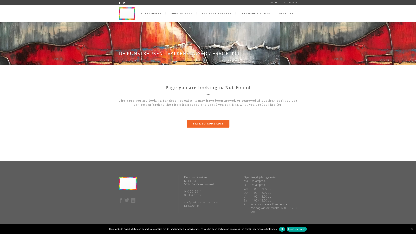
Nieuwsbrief (192, 206)
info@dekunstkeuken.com (201, 202)
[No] (412, 229)
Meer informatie (296, 229)
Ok (282, 229)
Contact (274, 2)
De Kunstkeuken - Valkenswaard (163, 53)
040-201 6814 (290, 2)
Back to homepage (208, 123)
